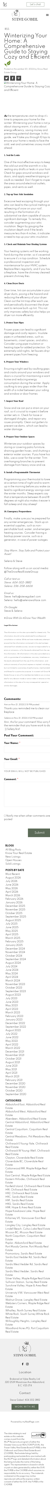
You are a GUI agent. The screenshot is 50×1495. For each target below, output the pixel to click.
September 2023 (15, 991)
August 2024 (13, 963)
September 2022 (15, 1027)
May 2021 (11, 1069)
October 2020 (13, 1090)
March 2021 (12, 1076)
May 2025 (11, 931)
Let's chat (35, 4)
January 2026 (13, 902)
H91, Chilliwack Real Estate (21, 1190)
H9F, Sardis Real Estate (19, 1200)
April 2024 (11, 977)
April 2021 (11, 1073)
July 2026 (11, 881)
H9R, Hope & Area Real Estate (23, 1207)
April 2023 (11, 1009)
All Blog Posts (13, 849)
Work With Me (25, 1407)
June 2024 (11, 970)
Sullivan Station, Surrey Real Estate (26, 1282)
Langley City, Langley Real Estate (25, 1225)
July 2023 (11, 998)
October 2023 (13, 988)
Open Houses (13, 860)
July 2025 (11, 924)
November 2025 (15, 909)
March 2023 (12, 1012)
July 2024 (11, 966)
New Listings (13, 857)
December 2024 (15, 949)
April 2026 (11, 892)
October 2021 (13, 1059)
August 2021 (12, 1062)
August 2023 (13, 995)
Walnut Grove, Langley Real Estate (26, 1300)
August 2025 (13, 920)
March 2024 (12, 980)
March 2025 (12, 938)
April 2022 (11, 1044)
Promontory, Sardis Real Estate (23, 1253)
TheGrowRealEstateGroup (22, 572)
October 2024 (13, 956)
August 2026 (13, 878)
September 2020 (15, 1094)
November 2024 (15, 952)
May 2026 (11, 888)
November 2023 (15, 984)
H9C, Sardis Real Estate (19, 1197)
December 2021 (14, 1051)
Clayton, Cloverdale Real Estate (24, 1158)
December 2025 (15, 906)
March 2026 (12, 895)
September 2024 (15, 959)
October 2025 (13, 913)
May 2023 (11, 1005)
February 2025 (14, 941)
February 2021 (13, 1080)
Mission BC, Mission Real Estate (23, 1232)
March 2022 (12, 1048)
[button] (22, 1364)
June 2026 (11, 885)
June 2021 (11, 1066)
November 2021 (14, 1055)
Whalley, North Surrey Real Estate (25, 1310)
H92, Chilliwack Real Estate (21, 1193)
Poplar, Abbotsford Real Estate (23, 1243)
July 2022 (11, 1034)
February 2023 (14, 1016)
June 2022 (11, 1037)
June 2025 (11, 927)
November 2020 (15, 1087)
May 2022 (11, 1041)
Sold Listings (12, 864)
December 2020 (15, 1083)
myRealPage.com (30, 1422)
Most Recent (12, 874)
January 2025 (14, 945)
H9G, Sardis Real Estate (19, 1204)
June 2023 (11, 1002)
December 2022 (15, 1023)
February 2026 (14, 899)
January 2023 (13, 1019)
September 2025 (15, 917)
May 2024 (11, 973)
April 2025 (11, 934)
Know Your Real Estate (18, 853)
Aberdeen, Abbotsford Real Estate (25, 1119)
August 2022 (13, 1030)
